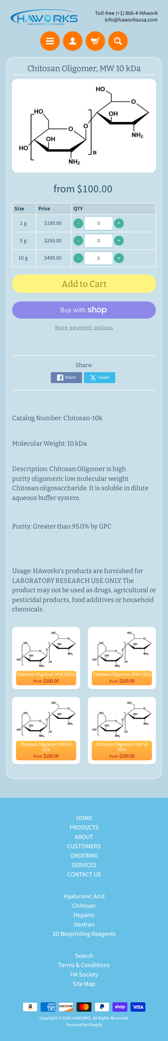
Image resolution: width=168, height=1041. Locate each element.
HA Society (84, 974)
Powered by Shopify (84, 1025)
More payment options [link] (84, 327)
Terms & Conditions (84, 965)
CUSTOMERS (84, 846)
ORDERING (84, 855)
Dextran (84, 924)
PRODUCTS (84, 827)
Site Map (84, 984)
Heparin (84, 915)
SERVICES (84, 865)
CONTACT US (84, 874)
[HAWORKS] (45, 17)
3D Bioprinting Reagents (84, 934)
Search (84, 955)
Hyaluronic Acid (84, 896)
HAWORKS (81, 1018)
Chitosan (84, 905)
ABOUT (84, 837)
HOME (84, 818)
